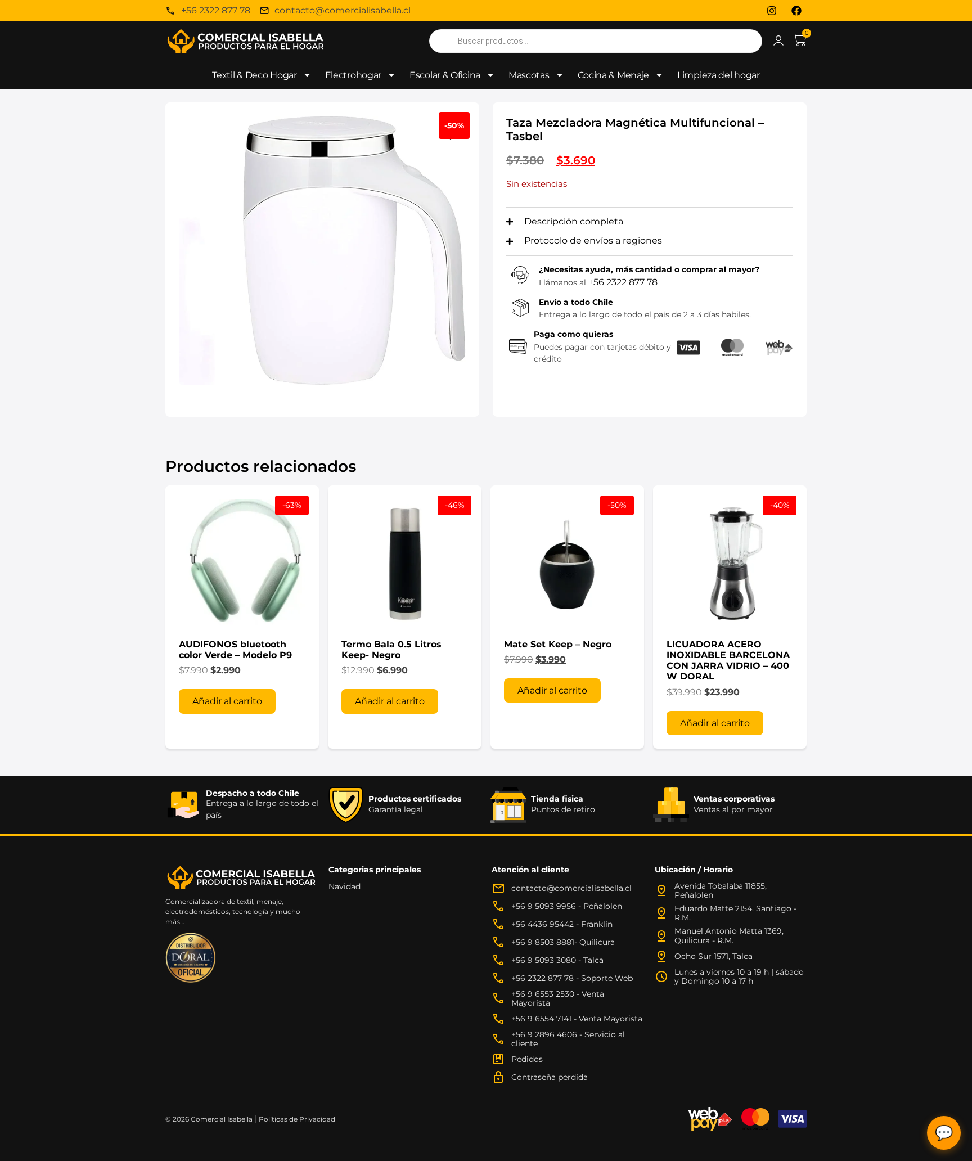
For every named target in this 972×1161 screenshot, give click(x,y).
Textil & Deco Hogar (254, 75)
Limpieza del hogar (718, 75)
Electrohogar (353, 75)
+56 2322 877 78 (623, 282)
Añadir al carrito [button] (227, 701)
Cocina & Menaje (614, 75)
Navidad (344, 886)
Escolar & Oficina (445, 75)
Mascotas (529, 75)
